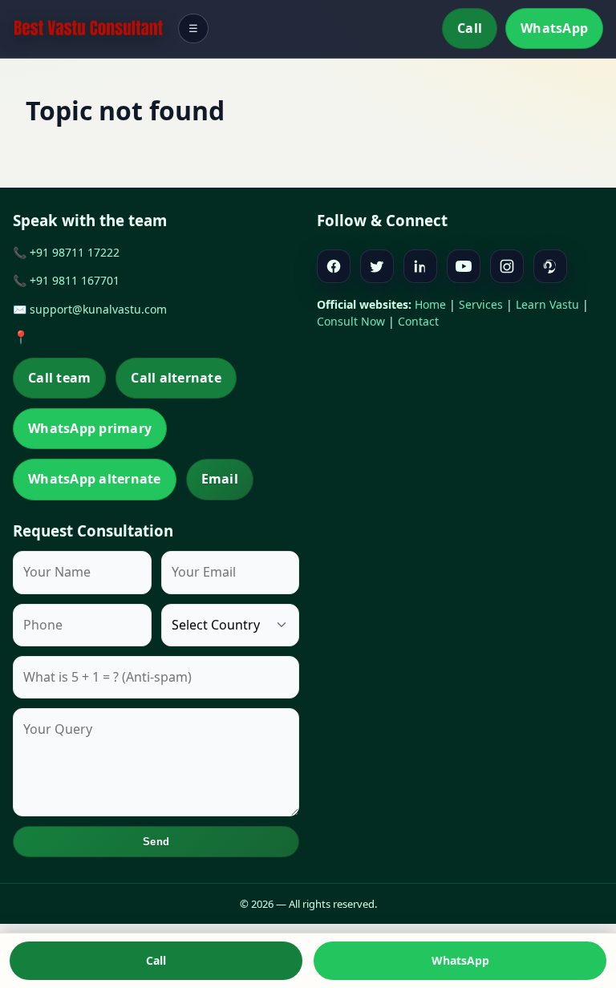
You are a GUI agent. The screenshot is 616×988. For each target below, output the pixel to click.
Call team (59, 378)
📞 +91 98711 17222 (66, 252)
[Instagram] (507, 266)
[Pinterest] (550, 266)
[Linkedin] (420, 266)
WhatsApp (554, 28)
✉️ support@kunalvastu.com (90, 309)
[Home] (88, 28)
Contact (418, 321)
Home (430, 304)
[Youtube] (463, 266)
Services (481, 304)
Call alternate (176, 378)
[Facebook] (334, 266)
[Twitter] (377, 266)
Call (469, 28)
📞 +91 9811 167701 (66, 280)
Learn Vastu (547, 304)
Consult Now (351, 321)
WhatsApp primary (90, 428)
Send (156, 842)
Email (219, 479)
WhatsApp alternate (94, 479)
